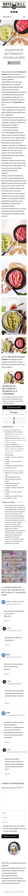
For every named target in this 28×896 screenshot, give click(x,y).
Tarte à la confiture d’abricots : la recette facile (13, 575)
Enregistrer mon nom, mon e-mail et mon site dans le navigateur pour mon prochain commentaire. (14, 828)
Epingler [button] (15, 412)
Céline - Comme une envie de (15, 601)
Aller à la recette (15, 63)
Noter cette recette (8, 788)
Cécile (9, 628)
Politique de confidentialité (16, 891)
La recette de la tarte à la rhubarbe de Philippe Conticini (13, 559)
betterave (5, 181)
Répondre (6, 621)
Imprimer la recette (15, 407)
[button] (24, 17)
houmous (4, 362)
